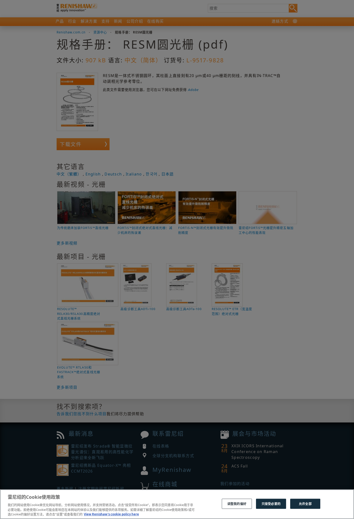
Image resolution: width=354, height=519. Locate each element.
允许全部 (305, 503)
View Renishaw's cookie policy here (111, 514)
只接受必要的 (271, 503)
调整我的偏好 (236, 503)
